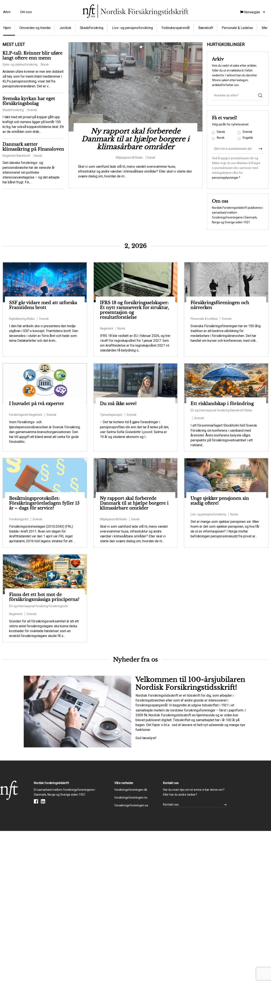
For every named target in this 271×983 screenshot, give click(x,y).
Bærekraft (205, 28)
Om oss (26, 12)
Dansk (221, 131)
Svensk (247, 131)
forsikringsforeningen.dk (130, 789)
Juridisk (65, 28)
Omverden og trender (35, 28)
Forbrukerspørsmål (176, 28)
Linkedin (43, 801)
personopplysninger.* (226, 177)
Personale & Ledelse (237, 28)
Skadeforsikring (91, 28)
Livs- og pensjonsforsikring (132, 28)
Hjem (7, 28)
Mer (265, 28)
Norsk (220, 137)
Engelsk (248, 137)
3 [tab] (142, 48)
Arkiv (7, 12)
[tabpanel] (135, 111)
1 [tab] (129, 48)
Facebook (36, 801)
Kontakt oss (171, 804)
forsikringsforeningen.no (130, 797)
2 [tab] (135, 48)
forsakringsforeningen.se (131, 805)
